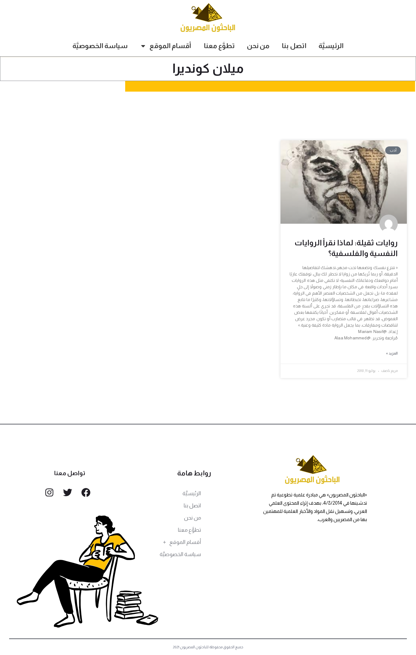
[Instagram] (49, 492)
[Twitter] (67, 492)
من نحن (258, 46)
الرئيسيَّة (331, 46)
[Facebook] (86, 492)
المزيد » (392, 353)
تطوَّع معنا (219, 46)
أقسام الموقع (170, 46)
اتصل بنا (294, 46)
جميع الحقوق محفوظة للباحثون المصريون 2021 (208, 647)
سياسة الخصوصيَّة (100, 46)
